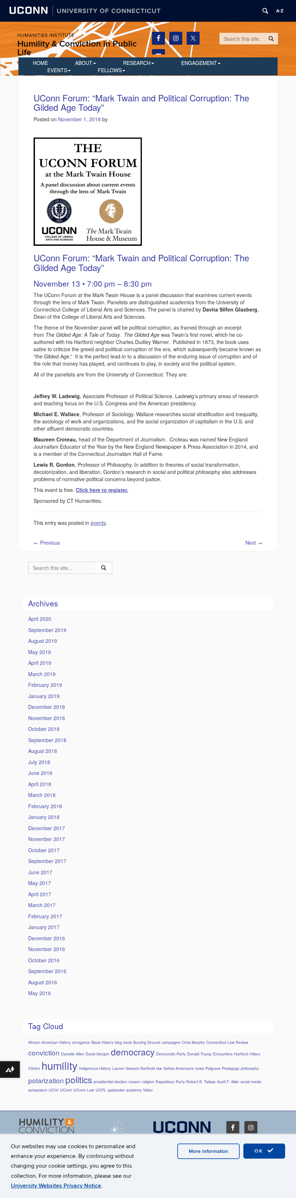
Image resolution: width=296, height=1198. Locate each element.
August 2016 (42, 982)
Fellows (110, 70)
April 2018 (39, 784)
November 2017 (46, 838)
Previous (47, 542)
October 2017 (44, 850)
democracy (132, 1051)
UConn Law (84, 1090)
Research (137, 62)
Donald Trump (199, 1054)
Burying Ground (146, 1042)
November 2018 (46, 718)
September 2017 (47, 860)
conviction (44, 1052)
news (199, 1068)
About (83, 62)
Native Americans (178, 1068)
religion (148, 1081)
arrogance (81, 1042)
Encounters (222, 1054)
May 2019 (39, 651)
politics (78, 1079)
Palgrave (213, 1068)
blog (118, 1042)
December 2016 (46, 938)
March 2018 (42, 794)
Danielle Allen (72, 1054)
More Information (208, 1151)
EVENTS (57, 70)
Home (40, 62)
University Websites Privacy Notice (56, 1185)
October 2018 (44, 728)
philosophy (250, 1068)
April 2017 (39, 894)
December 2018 (46, 706)
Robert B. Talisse (201, 1081)
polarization (46, 1080)
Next (253, 542)
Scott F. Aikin (228, 1081)
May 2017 (39, 882)
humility (60, 1065)
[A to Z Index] (280, 11)
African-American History (49, 1042)
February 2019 (45, 684)
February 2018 (45, 806)
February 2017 (45, 916)
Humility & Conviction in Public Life (77, 48)
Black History (102, 1042)
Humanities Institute (45, 35)
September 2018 (47, 740)
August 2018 (42, 750)
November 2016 (46, 949)
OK (259, 1151)
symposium (37, 1090)
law (159, 1068)
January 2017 (44, 927)
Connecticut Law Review (227, 1042)
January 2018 (44, 816)
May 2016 (39, 993)
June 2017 (40, 872)
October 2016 (44, 960)
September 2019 (47, 629)
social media (250, 1081)
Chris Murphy (193, 1042)
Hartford (241, 1054)
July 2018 (39, 762)
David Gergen (97, 1054)
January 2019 (44, 696)
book (127, 1042)
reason (134, 1081)
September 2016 (47, 971)
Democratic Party (171, 1054)
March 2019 (42, 674)
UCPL (101, 1090)
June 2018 (40, 772)
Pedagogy (230, 1068)
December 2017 (46, 828)
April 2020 (39, 618)
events (98, 522)
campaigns (171, 1042)
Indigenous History (95, 1068)
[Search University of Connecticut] (265, 11)
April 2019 (39, 662)
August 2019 (42, 640)
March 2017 (42, 905)
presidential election (110, 1081)
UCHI (53, 1090)
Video (148, 1090)
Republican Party (170, 1081)
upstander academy (125, 1090)
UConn (66, 1090)
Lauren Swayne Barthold (133, 1068)
